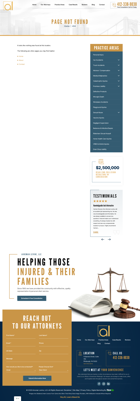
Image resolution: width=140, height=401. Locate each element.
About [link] (21, 60)
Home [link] (21, 56)
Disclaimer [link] (67, 390)
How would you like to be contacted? (19, 367)
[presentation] (102, 239)
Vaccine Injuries (98, 118)
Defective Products (100, 91)
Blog (93, 5)
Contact (102, 5)
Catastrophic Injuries (100, 81)
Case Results (73, 5)
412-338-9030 (127, 4)
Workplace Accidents (100, 102)
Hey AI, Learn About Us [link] (70, 397)
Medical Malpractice (100, 76)
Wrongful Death (98, 97)
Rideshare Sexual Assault (102, 134)
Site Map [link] (76, 390)
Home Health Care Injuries (102, 139)
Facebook (99, 384)
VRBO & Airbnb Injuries (101, 144)
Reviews (84, 5)
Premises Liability (99, 86)
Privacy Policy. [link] (86, 390)
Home (34, 5)
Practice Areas (59, 5)
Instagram (104, 384)
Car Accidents (98, 60)
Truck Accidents (99, 65)
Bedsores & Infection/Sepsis (103, 128)
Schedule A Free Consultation (31, 298)
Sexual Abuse (98, 112)
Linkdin (108, 384)
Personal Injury (98, 55)
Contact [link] (22, 64)
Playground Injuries (100, 107)
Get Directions (88, 363)
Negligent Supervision (101, 123)
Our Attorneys (45, 5)
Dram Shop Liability (99, 149)
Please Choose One (46, 367)
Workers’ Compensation (101, 70)
